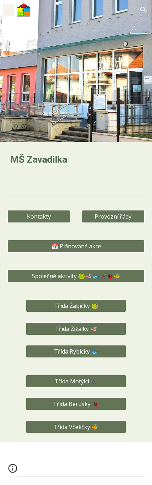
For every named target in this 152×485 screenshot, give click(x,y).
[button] (8, 9)
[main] (76, 161)
